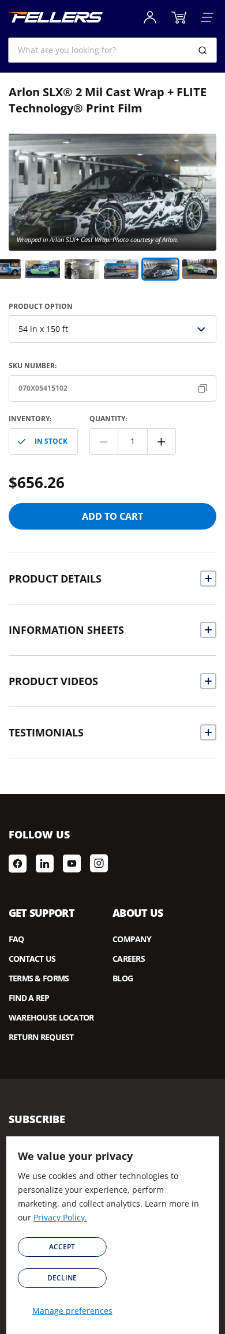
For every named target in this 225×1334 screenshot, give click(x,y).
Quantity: (108, 419)
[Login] (150, 17)
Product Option (41, 306)
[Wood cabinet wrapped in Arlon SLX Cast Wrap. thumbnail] (82, 269)
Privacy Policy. (60, 1217)
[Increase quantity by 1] (161, 441)
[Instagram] (99, 863)
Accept (62, 1247)
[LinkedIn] (45, 863)
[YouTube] (72, 863)
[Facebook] (18, 863)
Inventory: (30, 419)
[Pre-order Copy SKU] (204, 388)
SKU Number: (33, 366)
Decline (62, 1278)
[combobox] (112, 50)
